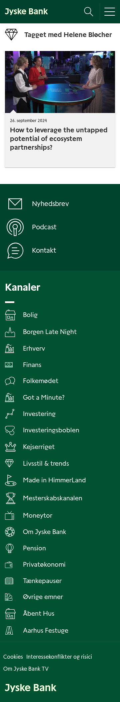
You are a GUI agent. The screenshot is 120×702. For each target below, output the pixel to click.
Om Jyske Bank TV (26, 668)
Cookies (13, 656)
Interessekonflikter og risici (59, 656)
